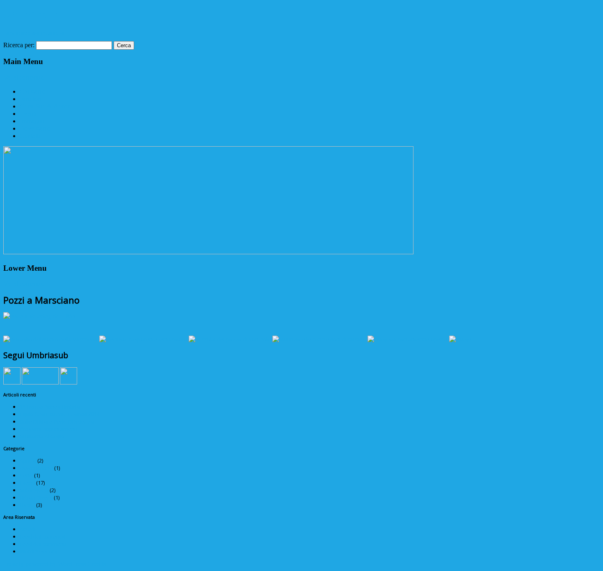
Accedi (28, 529)
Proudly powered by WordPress (44, 563)
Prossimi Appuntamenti (49, 429)
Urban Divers (36, 497)
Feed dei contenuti (43, 536)
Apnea (28, 460)
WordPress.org (38, 551)
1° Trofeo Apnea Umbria (50, 406)
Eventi (28, 113)
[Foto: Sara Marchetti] (460, 339)
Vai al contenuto (24, 77)
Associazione (36, 468)
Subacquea (34, 490)
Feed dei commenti (43, 544)
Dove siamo (35, 128)
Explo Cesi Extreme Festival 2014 (60, 414)
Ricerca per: (18, 44)
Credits (96, 563)
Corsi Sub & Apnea (45, 106)
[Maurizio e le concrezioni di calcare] (319, 339)
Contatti (30, 135)
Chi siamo (33, 91)
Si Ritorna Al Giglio (42, 436)
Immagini (32, 120)
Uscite (27, 505)
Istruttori (30, 98)
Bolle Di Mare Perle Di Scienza (57, 421)
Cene (26, 475)
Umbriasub (30, 14)
